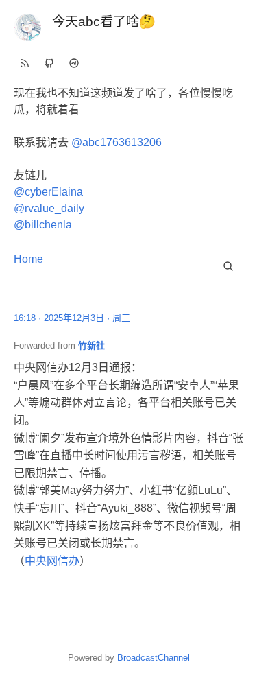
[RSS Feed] (25, 63)
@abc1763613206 (116, 142)
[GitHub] (49, 63)
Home (28, 259)
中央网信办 (52, 561)
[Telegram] (74, 63)
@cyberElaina (48, 192)
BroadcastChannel (153, 657)
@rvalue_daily (49, 208)
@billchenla (43, 225)
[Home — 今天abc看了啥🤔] (27, 27)
